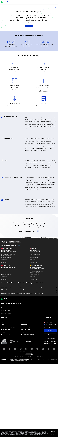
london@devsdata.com (6, 274)
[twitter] (21, 349)
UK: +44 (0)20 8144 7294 (51, 324)
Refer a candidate (25, 329)
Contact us (47, 317)
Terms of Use (30, 356)
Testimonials (24, 324)
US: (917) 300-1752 (50, 322)
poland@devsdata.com (6, 257)
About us (3, 324)
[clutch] (43, 349)
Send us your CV (5, 332)
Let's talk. (42, 293)
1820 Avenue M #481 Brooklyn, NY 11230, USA (35, 254)
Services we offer (5, 329)
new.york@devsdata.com (35, 257)
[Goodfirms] (56, 297)
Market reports (24, 332)
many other (5, 293)
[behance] (15, 349)
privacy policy (40, 434)
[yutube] (48, 349)
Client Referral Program (52, 359)
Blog (44, 359)
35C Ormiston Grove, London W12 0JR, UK (5, 269)
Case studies (24, 322)
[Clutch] (56, 296)
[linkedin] (10, 349)
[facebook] (4, 349)
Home (2, 322)
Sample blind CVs (5, 334)
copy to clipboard (4, 259)
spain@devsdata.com (34, 274)
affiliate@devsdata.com (27, 231)
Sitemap (16, 356)
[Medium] (56, 294)
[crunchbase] (32, 349)
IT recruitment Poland (26, 327)
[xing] (26, 349)
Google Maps (4, 262)
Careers (50, 334)
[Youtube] (56, 292)
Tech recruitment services (8, 327)
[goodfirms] (54, 349)
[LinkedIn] (56, 287)
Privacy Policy (23, 356)
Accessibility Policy (39, 356)
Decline (53, 434)
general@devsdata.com (9, 245)
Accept (53, 431)
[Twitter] (56, 290)
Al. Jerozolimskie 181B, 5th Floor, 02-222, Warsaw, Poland (8, 255)
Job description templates (27, 334)
